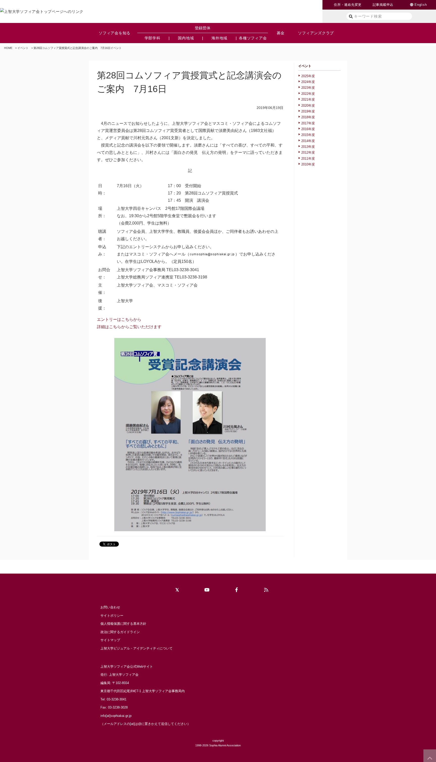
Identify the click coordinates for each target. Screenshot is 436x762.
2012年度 (308, 152)
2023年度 (308, 88)
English (421, 5)
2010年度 (308, 164)
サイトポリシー (111, 615)
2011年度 (308, 158)
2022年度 (308, 94)
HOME (8, 47)
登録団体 (203, 28)
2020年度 (308, 105)
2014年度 (308, 141)
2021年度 (308, 99)
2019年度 (308, 111)
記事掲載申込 (383, 5)
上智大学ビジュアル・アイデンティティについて (136, 648)
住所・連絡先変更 (348, 5)
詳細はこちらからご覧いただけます (129, 327)
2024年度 (308, 82)
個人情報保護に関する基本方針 (123, 624)
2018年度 (308, 117)
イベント (23, 47)
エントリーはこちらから (119, 319)
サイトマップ (110, 640)
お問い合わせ (110, 607)
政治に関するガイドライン (120, 632)
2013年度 (308, 147)
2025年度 (308, 76)
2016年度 (308, 129)
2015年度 (308, 135)
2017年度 (308, 123)
